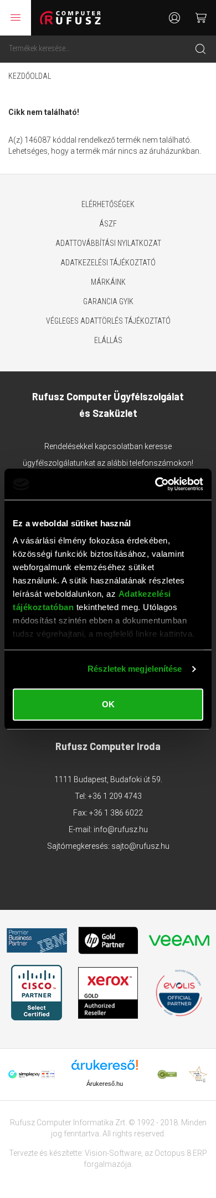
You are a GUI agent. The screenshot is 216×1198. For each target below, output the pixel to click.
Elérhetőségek (108, 204)
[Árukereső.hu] (104, 1069)
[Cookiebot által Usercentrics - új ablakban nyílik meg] (155, 484)
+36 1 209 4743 (115, 796)
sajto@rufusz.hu (140, 846)
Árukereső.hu (104, 1083)
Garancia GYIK (108, 301)
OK (108, 704)
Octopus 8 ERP (181, 1153)
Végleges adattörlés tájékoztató (108, 320)
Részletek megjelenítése (135, 668)
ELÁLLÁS (108, 340)
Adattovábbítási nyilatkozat (108, 243)
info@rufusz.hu (121, 829)
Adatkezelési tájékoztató (108, 262)
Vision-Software (113, 1153)
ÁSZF (108, 223)
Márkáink (108, 282)
